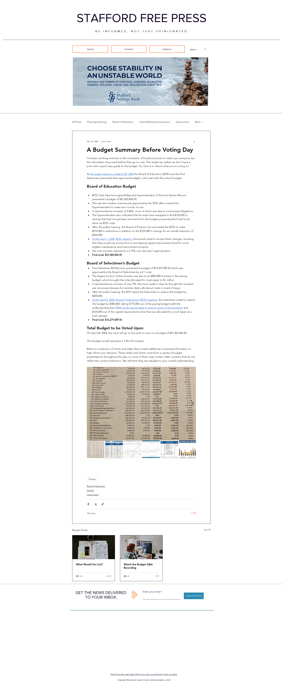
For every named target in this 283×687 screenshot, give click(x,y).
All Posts (76, 122)
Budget (92, 479)
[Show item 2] (114, 449)
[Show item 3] (132, 449)
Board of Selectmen (122, 122)
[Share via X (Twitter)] (95, 504)
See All (207, 529)
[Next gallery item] (192, 403)
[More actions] (194, 141)
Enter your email (152, 591)
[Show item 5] (169, 449)
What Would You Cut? (89, 564)
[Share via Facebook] (88, 504)
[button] (167, 49)
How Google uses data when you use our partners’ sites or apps (143, 674)
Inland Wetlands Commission (154, 122)
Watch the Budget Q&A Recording (138, 566)
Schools (90, 490)
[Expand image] (141, 403)
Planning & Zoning (97, 122)
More (198, 122)
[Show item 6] (188, 449)
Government (182, 122)
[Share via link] (102, 504)
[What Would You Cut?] (93, 547)
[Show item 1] (96, 449)
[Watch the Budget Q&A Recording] (141, 547)
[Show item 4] (151, 449)
